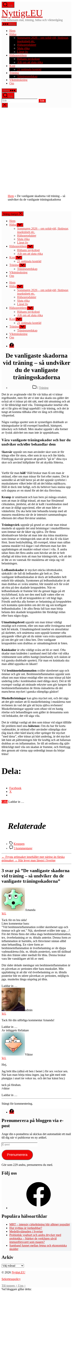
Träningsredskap (27, 76)
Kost (12, 65)
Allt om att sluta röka (30, 62)
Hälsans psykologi (28, 58)
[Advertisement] (36, 146)
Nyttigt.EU (22, 13)
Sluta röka (23, 48)
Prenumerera (17, 1155)
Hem (12, 30)
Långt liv (22, 51)
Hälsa (12, 34)
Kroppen (19, 843)
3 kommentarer (23, 848)
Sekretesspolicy (11, 1279)
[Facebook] (38, 1208)
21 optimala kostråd (29, 69)
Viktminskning (18, 79)
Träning (14, 72)
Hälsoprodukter (26, 44)
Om (11, 83)
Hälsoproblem (18, 55)
